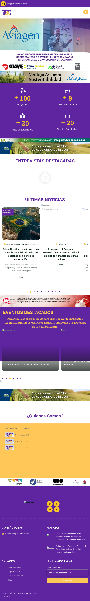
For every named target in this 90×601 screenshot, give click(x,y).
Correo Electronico (54, 567)
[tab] (17, 435)
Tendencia (62, 244)
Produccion (34, 244)
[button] (4, 177)
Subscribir (67, 581)
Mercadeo (25, 244)
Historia (17, 244)
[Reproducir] (45, 177)
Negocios (9, 244)
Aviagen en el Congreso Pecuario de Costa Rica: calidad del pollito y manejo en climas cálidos (71, 549)
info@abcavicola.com (20, 533)
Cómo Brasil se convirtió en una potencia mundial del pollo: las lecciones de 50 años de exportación (71, 537)
